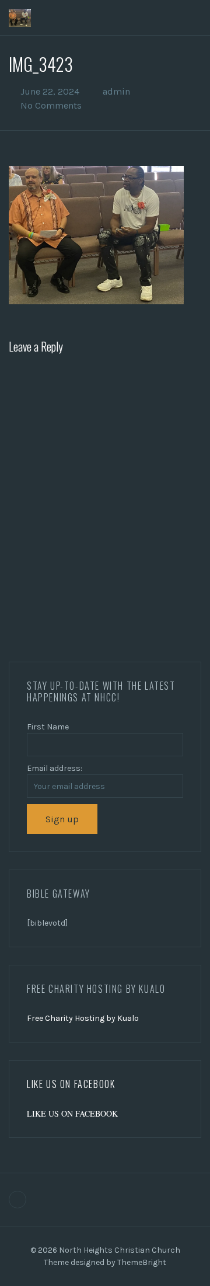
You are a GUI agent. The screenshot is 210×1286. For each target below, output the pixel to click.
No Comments (51, 105)
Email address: (54, 768)
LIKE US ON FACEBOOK (71, 1084)
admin (116, 91)
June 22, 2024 (49, 91)
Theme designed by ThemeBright (105, 1262)
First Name (48, 727)
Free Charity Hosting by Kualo (83, 1018)
